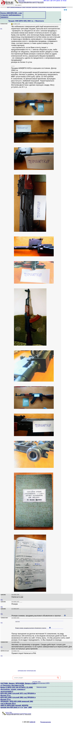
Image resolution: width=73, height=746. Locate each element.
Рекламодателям (45, 722)
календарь (35, 7)
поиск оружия (42, 7)
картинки (28, 7)
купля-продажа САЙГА (43, 683)
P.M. (1, 28)
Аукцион (63, 7)
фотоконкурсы (57, 7)
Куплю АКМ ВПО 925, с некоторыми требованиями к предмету (11, 15)
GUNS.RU (32, 722)
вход (8, 7)
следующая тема (22, 670)
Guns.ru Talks (21, 0)
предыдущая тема (31, 670)
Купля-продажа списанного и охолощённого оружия (31, 1)
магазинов (49, 7)
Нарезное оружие (41, 687)
